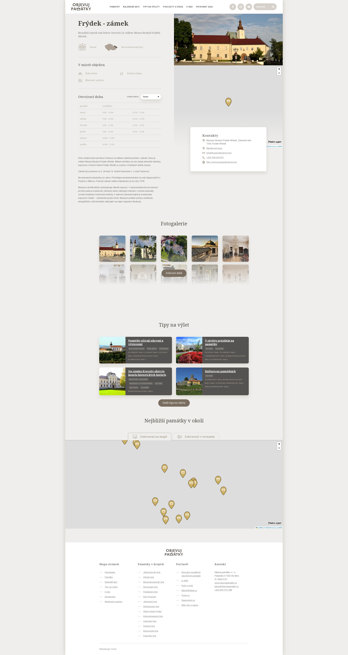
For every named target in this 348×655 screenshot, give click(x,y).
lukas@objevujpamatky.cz (227, 586)
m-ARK (184, 580)
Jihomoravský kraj (151, 572)
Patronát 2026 (204, 7)
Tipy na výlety (151, 7)
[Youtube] (249, 7)
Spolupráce (110, 596)
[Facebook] (232, 7)
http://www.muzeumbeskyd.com (221, 162)
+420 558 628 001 (215, 157)
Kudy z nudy (187, 585)
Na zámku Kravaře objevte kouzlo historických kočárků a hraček (148, 374)
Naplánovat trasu (214, 148)
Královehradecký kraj (153, 616)
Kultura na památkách (220, 371)
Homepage (110, 572)
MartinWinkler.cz (189, 590)
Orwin (113, 649)
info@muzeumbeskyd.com (219, 153)
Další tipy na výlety (174, 402)
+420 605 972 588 (223, 590)
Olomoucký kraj (150, 587)
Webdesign (104, 649)
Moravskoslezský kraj (153, 582)
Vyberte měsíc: (133, 97)
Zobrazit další (174, 273)
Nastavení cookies (113, 601)
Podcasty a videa (173, 7)
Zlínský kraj (148, 577)
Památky (115, 7)
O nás (189, 7)
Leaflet (260, 527)
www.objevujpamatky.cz (226, 583)
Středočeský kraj (151, 606)
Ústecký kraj (149, 626)
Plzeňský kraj (149, 636)
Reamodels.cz (188, 600)
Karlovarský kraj (150, 631)
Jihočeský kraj (150, 601)
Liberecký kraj (149, 621)
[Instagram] (240, 7)
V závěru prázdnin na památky (219, 342)
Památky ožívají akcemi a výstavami (145, 342)
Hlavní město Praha (152, 611)
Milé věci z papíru (189, 605)
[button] (228, 102)
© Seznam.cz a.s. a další (273, 146)
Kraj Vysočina (149, 596)
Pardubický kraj (150, 592)
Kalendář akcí (131, 7)
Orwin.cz (185, 595)
